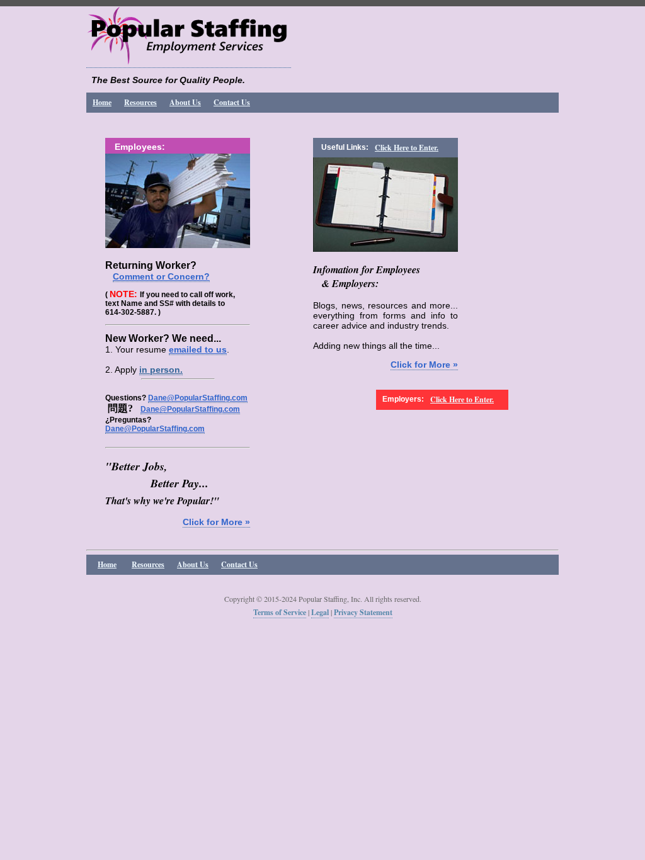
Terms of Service (279, 612)
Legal (320, 612)
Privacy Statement (363, 612)
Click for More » (216, 522)
